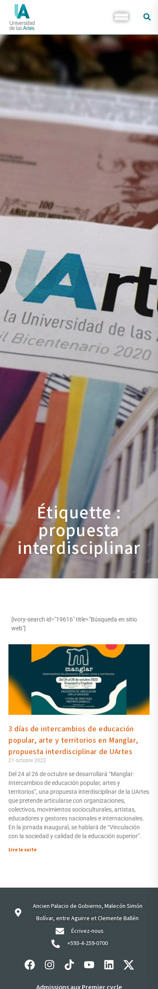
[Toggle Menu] (121, 17)
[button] (147, 17)
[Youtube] (89, 965)
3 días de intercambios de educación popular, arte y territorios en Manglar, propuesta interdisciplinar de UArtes (73, 740)
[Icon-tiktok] (69, 965)
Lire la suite (22, 849)
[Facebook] (29, 965)
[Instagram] (49, 965)
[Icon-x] (128, 965)
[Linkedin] (108, 965)
